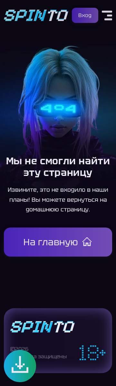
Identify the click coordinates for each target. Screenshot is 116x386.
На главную (51, 242)
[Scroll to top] (105, 372)
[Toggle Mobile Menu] (107, 15)
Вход (85, 15)
